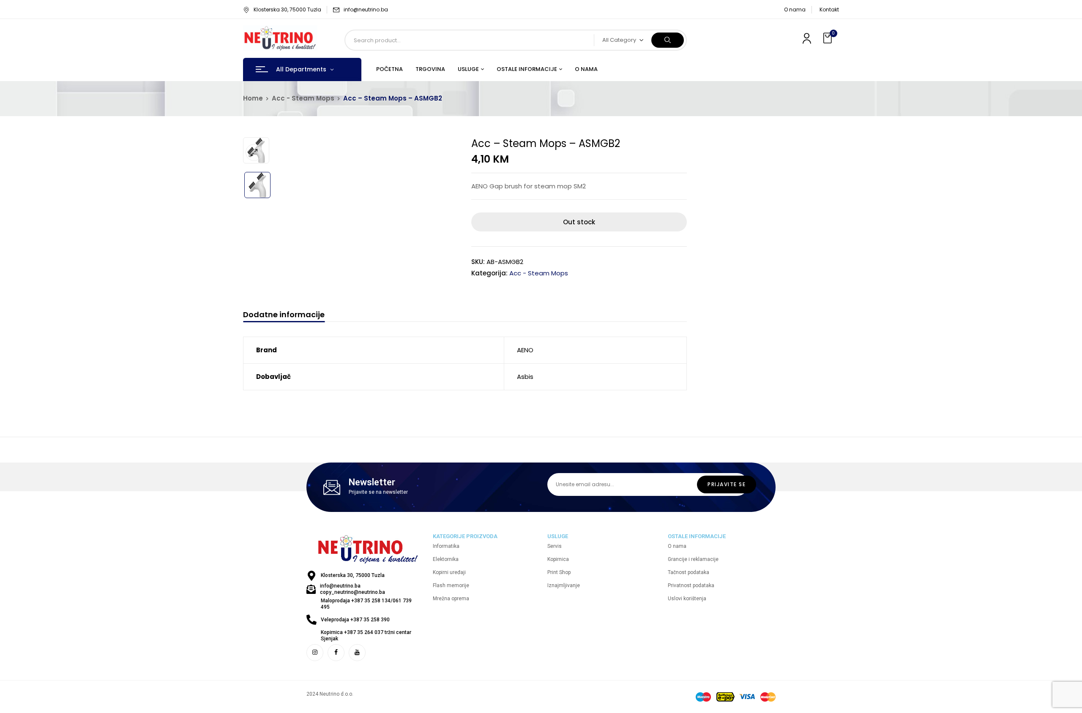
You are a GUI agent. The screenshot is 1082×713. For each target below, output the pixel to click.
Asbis (525, 376)
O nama (795, 9)
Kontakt (829, 9)
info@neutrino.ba (366, 9)
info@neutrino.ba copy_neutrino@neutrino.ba (352, 589)
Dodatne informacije (284, 315)
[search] (667, 40)
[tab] (284, 315)
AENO (525, 350)
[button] (828, 38)
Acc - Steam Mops (303, 98)
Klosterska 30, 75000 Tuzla (287, 9)
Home (253, 98)
